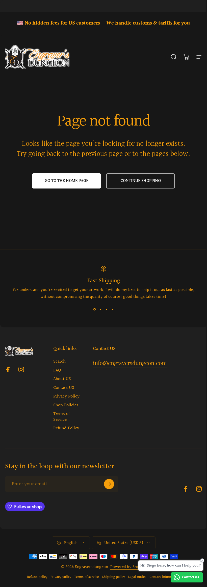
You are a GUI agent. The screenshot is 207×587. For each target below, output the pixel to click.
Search (59, 362)
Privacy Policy (66, 397)
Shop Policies (66, 405)
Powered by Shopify (128, 566)
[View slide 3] (107, 309)
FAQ (57, 370)
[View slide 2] (100, 309)
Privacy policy (60, 577)
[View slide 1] (94, 309)
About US (62, 379)
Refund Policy (66, 428)
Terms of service (86, 577)
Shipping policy (113, 577)
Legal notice (137, 577)
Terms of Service (61, 417)
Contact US (63, 388)
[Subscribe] (109, 484)
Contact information (164, 577)
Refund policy (37, 577)
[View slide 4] (113, 309)
